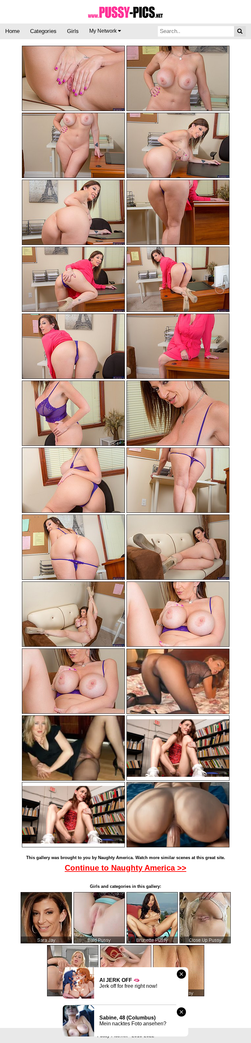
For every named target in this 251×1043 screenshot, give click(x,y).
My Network (103, 31)
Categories (43, 31)
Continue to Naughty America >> (125, 867)
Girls (73, 31)
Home (12, 31)
